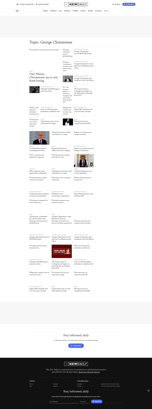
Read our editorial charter (89, 372)
